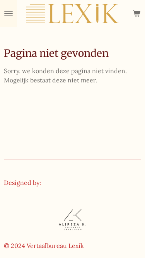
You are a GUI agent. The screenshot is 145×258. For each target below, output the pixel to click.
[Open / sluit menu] (8, 13)
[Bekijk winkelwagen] (136, 13)
